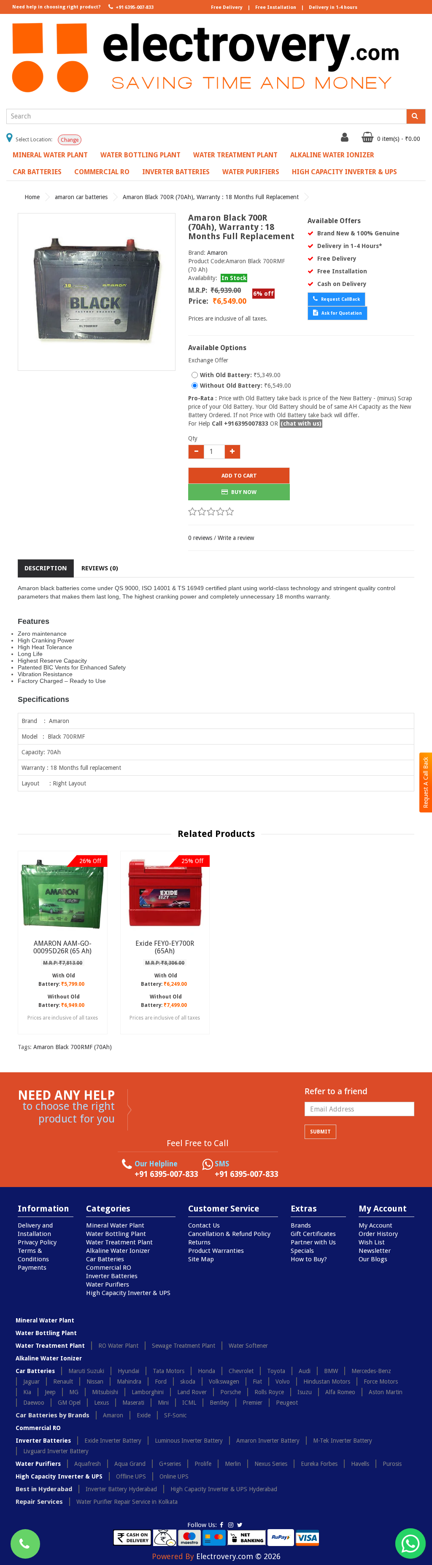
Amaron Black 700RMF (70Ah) (72, 1047)
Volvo (282, 1381)
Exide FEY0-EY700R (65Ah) (164, 947)
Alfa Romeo (340, 1392)
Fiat (257, 1381)
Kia (27, 1392)
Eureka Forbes (319, 1463)
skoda (187, 1381)
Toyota (276, 1371)
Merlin (233, 1463)
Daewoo (33, 1402)
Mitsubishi (105, 1392)
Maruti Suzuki (86, 1371)
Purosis (392, 1463)
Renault (63, 1381)
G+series (170, 1463)
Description (45, 568)
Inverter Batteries (176, 172)
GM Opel (69, 1402)
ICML (189, 1402)
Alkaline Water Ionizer (332, 155)
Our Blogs (373, 1259)
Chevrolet (241, 1371)
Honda (206, 1371)
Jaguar (31, 1381)
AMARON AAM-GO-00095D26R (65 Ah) (62, 947)
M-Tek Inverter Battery (342, 1440)
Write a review (236, 537)
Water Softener (248, 1345)
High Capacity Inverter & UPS (344, 172)
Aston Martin (385, 1392)
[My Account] (346, 139)
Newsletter (375, 1251)
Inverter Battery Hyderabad (121, 1489)
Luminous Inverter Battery (189, 1440)
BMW (331, 1371)
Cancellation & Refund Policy (229, 1234)
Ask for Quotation (341, 313)
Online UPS (174, 1476)
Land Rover (192, 1392)
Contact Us (204, 1225)
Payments (32, 1267)
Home (32, 197)
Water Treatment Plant (235, 155)
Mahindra (129, 1381)
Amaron (217, 252)
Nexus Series (270, 1463)
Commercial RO (102, 172)
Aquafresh (87, 1463)
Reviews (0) (99, 568)
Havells (360, 1463)
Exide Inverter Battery (112, 1440)
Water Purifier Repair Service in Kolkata (127, 1501)
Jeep (50, 1392)
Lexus (101, 1402)
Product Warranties (216, 1251)
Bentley (219, 1402)
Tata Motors (168, 1371)
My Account (375, 1225)
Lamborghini (148, 1392)
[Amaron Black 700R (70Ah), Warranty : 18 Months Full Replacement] (97, 292)
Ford (161, 1381)
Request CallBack (340, 299)
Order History (378, 1234)
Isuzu (304, 1392)
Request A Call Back (425, 782)
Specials (302, 1251)
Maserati (133, 1402)
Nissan (94, 1381)
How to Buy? (309, 1259)
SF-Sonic (175, 1415)
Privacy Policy (37, 1242)
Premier (252, 1402)
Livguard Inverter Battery (56, 1451)
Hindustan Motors (326, 1381)
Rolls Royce (269, 1392)
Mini (163, 1402)
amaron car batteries (81, 197)
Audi (304, 1371)
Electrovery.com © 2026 (238, 1556)
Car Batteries (37, 172)
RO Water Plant (118, 1345)
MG (73, 1392)
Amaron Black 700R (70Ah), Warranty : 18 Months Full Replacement (211, 197)
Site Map (201, 1259)
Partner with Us (313, 1242)
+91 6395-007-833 (134, 7)
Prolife (202, 1463)
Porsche (230, 1392)
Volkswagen (224, 1381)
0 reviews (200, 537)
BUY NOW (243, 492)
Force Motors (381, 1381)
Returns (199, 1242)
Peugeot (287, 1402)
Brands (301, 1225)
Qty (192, 438)
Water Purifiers (250, 172)
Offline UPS (131, 1476)
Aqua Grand (130, 1463)
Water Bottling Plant (140, 155)
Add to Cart (239, 475)
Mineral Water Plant (50, 155)
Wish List (372, 1242)
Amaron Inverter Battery (268, 1440)
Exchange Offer (208, 360)
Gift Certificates (313, 1234)
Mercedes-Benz (371, 1371)
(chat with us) (301, 423)
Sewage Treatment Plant (183, 1345)
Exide (144, 1415)
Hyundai (128, 1371)
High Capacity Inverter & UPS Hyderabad (223, 1489)
